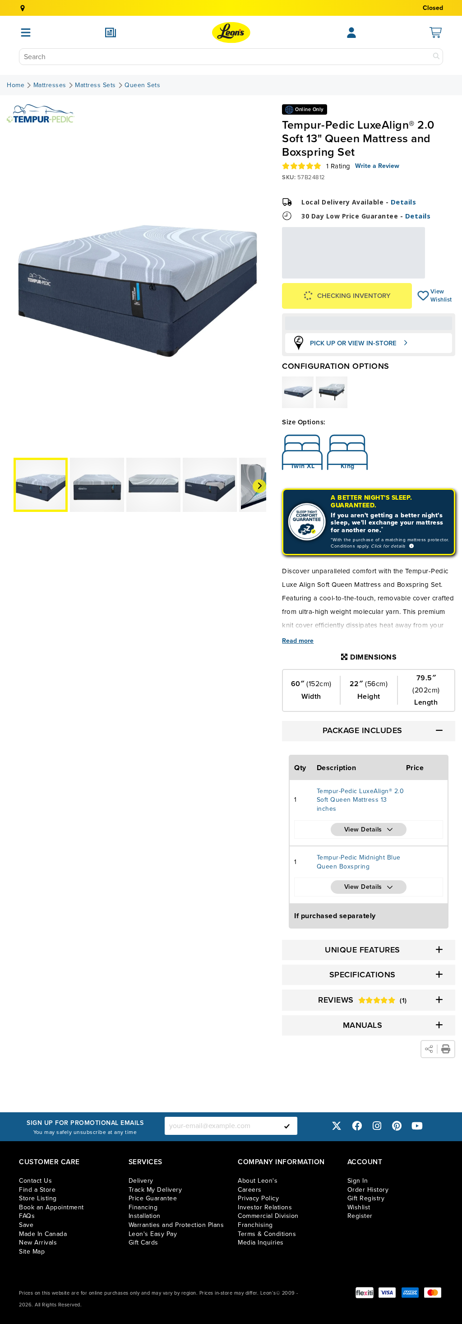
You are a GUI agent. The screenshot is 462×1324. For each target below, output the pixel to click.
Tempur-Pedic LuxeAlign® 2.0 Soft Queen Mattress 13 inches (360, 799)
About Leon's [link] (257, 1180)
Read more (298, 641)
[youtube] (417, 1125)
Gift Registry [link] (366, 1198)
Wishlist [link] (358, 1207)
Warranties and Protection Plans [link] (176, 1225)
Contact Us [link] (35, 1180)
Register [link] (360, 1216)
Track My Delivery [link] (155, 1189)
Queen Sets (142, 85)
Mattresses (49, 85)
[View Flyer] (110, 32)
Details (403, 201)
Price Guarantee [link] (153, 1198)
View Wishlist (423, 296)
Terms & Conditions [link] (267, 1234)
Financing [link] (143, 1207)
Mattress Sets (95, 85)
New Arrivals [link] (38, 1242)
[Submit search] (436, 57)
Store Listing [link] (38, 1198)
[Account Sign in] (351, 32)
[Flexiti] (365, 1292)
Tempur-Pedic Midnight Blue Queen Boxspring (359, 862)
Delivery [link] (141, 1180)
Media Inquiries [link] (261, 1242)
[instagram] (377, 1125)
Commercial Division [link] (268, 1216)
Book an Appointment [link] (51, 1207)
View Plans (397, 272)
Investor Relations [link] (265, 1207)
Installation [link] (145, 1216)
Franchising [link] (255, 1225)
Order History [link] (368, 1189)
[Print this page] (445, 1049)
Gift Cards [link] (143, 1242)
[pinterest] (397, 1125)
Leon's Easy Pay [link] (153, 1234)
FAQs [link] (27, 1216)
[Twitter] (337, 1125)
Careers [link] (250, 1189)
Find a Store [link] (37, 1189)
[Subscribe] (287, 1126)
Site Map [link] (32, 1251)
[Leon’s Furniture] (231, 32)
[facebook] (357, 1125)
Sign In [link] (357, 1180)
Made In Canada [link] (43, 1234)
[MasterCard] (433, 1292)
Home (15, 85)
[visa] (387, 1292)
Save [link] (26, 1225)
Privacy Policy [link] (258, 1198)
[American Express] (410, 1292)
